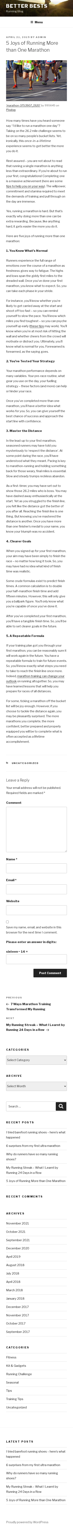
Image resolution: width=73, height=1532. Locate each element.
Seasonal (12, 1382)
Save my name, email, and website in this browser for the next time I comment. (33, 929)
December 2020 (17, 1248)
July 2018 (12, 1273)
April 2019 (13, 1257)
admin (41, 37)
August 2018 (15, 1265)
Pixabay (11, 109)
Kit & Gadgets (16, 1366)
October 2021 (16, 1232)
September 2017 (18, 1332)
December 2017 (17, 1307)
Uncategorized (25, 763)
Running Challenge (19, 1374)
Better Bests (27, 6)
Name (11, 859)
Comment (13, 803)
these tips (37, 326)
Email (11, 880)
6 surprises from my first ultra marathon (33, 1146)
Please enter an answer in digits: (31, 942)
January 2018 (15, 1298)
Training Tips (14, 1399)
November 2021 (17, 1223)
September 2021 (18, 1240)
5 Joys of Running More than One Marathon (35, 1181)
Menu (39, 22)
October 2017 (16, 1323)
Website (12, 901)
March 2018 (14, 1290)
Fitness (11, 1357)
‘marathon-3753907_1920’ (23, 105)
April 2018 (13, 1282)
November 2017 (17, 1315)
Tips (9, 1391)
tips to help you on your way (25, 186)
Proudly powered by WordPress (27, 1522)
